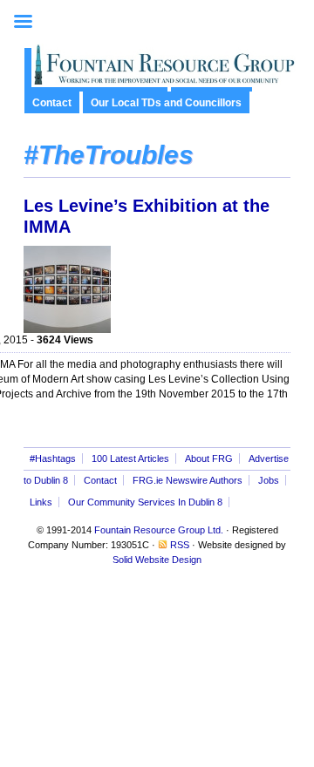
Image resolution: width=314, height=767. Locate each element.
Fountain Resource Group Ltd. (158, 530)
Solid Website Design (157, 559)
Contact (52, 103)
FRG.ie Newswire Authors (187, 480)
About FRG (209, 458)
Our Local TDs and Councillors (166, 103)
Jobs (268, 480)
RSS (179, 545)
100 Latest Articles (130, 458)
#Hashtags (53, 458)
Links (41, 502)
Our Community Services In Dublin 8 (145, 502)
